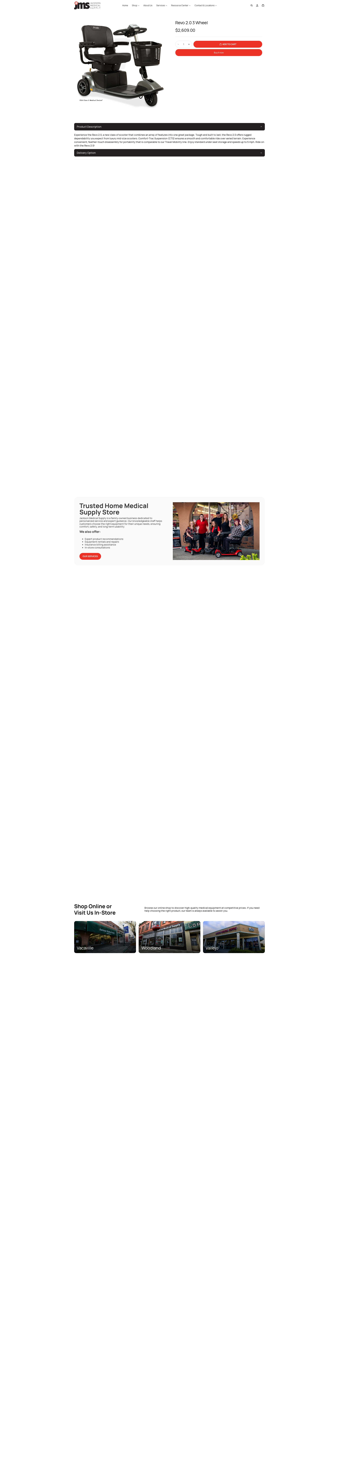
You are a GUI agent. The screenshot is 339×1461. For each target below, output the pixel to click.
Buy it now (219, 52)
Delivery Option (86, 153)
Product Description (89, 126)
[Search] (252, 5)
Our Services (90, 556)
